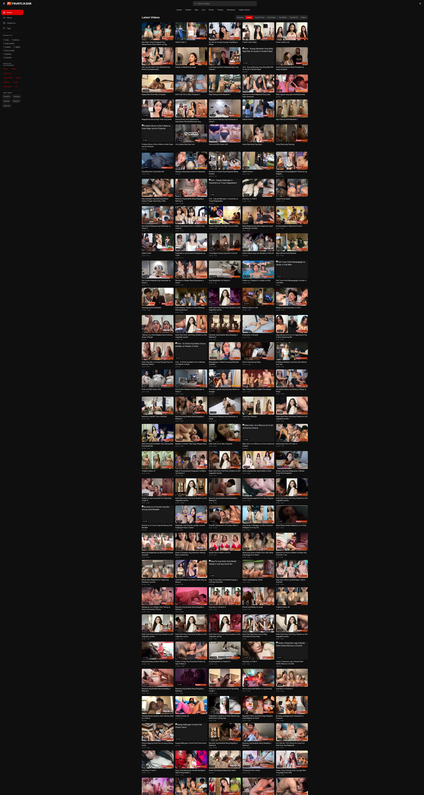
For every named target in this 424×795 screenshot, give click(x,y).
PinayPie (7, 96)
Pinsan (211, 10)
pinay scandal (9, 43)
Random (240, 17)
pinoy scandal (9, 50)
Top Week (282, 17)
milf (16, 86)
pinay (7, 40)
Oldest (303, 17)
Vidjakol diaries (244, 10)
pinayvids (8, 57)
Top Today (271, 17)
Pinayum (17, 96)
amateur (6, 82)
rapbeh (17, 47)
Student (188, 10)
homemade (8, 86)
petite (18, 78)
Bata (196, 10)
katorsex (16, 40)
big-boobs (7, 73)
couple (15, 82)
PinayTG (16, 101)
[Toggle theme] (420, 4)
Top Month (294, 17)
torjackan (8, 54)
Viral (203, 10)
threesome (231, 10)
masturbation (8, 78)
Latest (249, 17)
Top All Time (259, 17)
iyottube (8, 47)
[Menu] (4, 3)
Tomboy (220, 10)
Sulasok (6, 101)
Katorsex (7, 106)
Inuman (179, 10)
